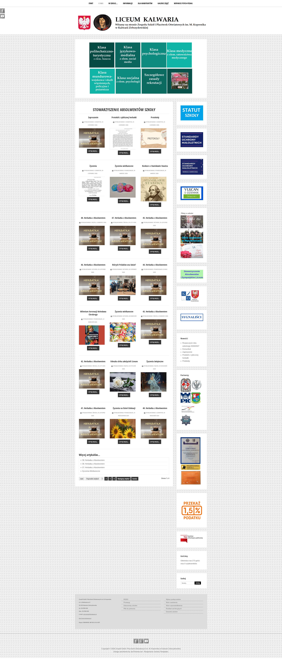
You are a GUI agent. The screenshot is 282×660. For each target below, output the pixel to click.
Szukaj (198, 583)
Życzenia (93, 165)
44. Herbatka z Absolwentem (155, 264)
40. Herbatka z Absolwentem (155, 408)
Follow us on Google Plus (141, 641)
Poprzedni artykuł (92, 479)
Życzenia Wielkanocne (91, 471)
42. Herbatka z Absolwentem (93, 361)
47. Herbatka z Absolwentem (124, 217)
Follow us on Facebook (136, 641)
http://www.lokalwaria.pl (85, 618)
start (81, 479)
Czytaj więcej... (93, 151)
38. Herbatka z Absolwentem (93, 464)
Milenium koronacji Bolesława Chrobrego (93, 313)
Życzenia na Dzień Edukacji (124, 408)
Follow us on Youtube (146, 641)
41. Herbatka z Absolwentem (93, 408)
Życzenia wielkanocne (124, 165)
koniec (135, 479)
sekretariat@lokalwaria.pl (90, 614)
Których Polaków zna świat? (124, 264)
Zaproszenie (93, 117)
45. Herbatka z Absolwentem (155, 217)
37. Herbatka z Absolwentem (93, 467)
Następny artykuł (123, 479)
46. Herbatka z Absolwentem (93, 264)
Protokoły (155, 117)
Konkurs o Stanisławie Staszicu (155, 165)
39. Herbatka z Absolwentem (93, 460)
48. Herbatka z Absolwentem (93, 217)
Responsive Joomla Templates (156, 652)
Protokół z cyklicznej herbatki (124, 117)
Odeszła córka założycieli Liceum (124, 361)
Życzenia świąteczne (155, 361)
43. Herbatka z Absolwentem (155, 311)
